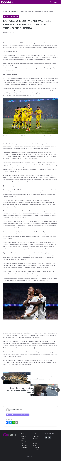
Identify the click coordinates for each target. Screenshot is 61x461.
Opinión (35, 443)
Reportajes (24, 447)
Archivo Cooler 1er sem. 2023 (36, 447)
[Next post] (57, 390)
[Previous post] (3, 378)
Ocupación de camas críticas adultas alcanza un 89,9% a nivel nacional (20, 390)
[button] (51, 2)
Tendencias (36, 436)
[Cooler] (7, 2)
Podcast (35, 438)
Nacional (35, 441)
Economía (24, 445)
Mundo (23, 438)
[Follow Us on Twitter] (46, 437)
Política (23, 434)
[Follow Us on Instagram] (49, 437)
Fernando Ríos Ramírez (16, 409)
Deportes (7, 16)
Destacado (14, 16)
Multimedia (36, 434)
